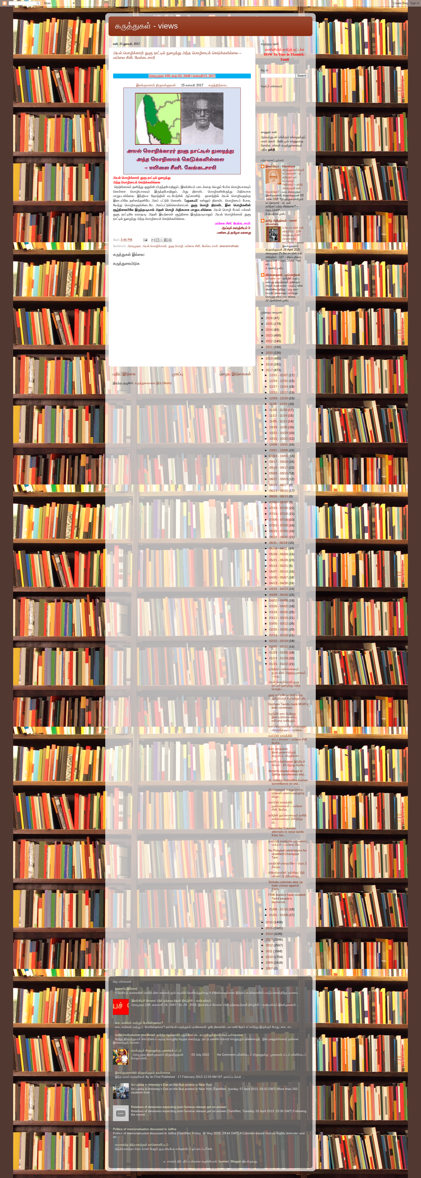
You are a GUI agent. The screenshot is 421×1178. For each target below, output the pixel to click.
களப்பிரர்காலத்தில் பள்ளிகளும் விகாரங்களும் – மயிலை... (287, 728)
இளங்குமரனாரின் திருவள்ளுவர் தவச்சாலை (142, 1072)
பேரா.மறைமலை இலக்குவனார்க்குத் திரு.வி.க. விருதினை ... (285, 752)
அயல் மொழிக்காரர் (155, 246)
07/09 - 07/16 (279, 519)
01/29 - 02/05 (279, 652)
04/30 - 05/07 (279, 577)
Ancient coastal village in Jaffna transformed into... (287, 772)
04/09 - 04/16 (279, 594)
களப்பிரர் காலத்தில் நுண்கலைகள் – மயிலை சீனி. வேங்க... (285, 806)
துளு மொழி (175, 246)
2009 (270, 962)
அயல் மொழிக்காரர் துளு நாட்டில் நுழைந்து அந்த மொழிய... (284, 685)
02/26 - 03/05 (279, 629)
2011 (269, 951)
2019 (270, 358)
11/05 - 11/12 (278, 421)
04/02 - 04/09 (279, 600)
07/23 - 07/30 (279, 508)
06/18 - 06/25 (279, 537)
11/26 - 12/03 (278, 404)
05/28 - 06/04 (279, 554)
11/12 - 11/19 (278, 415)
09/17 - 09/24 (279, 461)
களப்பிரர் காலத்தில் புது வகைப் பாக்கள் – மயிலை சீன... (287, 843)
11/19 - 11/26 (278, 410)
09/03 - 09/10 (279, 473)
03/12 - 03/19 (279, 618)
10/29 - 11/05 (278, 427)
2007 (270, 968)
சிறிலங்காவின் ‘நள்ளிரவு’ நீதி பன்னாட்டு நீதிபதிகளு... (286, 874)
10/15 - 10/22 (279, 438)
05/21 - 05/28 (279, 560)
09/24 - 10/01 (279, 456)
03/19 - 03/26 (279, 612)
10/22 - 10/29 (279, 433)
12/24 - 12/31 (279, 381)
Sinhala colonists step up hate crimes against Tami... (285, 885)
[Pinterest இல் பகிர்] (170, 240)
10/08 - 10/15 (279, 444)
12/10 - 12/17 (279, 392)
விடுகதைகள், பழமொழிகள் (283, 274)
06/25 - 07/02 (279, 531)
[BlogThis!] (157, 240)
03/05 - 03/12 (279, 623)
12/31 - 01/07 (279, 375)
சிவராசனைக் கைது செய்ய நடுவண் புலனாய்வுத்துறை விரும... (286, 793)
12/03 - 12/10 (279, 398)
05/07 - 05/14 (279, 571)
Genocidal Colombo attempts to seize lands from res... (286, 832)
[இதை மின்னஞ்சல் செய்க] (153, 240)
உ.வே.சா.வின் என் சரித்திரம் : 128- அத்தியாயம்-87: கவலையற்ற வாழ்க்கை (293, 235)
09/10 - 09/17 (279, 467)
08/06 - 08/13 (279, 496)
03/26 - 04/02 (279, 606)
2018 (270, 364)
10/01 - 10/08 (279, 450)
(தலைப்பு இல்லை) (126, 988)
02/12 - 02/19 (279, 641)
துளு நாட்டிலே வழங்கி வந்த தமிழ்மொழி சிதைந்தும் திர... (288, 696)
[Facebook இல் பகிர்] (166, 240)
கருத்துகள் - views (146, 25)
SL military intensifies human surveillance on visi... (288, 782)
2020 (270, 352)
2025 (270, 323)
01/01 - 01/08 (279, 915)
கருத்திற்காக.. (218, 85)
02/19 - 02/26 (279, 635)
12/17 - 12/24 (279, 386)
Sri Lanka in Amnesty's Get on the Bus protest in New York (171, 1084)
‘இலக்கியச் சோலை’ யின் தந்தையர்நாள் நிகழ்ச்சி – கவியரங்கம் (171, 1000)
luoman (224, 1161)
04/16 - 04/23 (279, 589)
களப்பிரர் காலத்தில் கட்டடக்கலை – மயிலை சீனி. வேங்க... (288, 739)
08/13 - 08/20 (279, 490)
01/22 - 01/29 (279, 658)
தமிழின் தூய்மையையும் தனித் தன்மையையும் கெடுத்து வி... (287, 819)
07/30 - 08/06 (279, 502)
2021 (270, 347)
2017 (270, 370)
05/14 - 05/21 (279, 565)
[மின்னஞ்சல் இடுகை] (145, 239)
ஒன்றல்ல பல (273, 278)
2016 (270, 922)
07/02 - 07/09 (279, 525)
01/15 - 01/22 (279, 664)
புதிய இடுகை (124, 374)
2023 (270, 335)
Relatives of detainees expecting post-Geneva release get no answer (179, 1107)
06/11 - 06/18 (278, 542)
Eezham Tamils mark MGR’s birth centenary (288, 706)
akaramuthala (229, 246)
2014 (270, 934)
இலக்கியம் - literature (280, 166)
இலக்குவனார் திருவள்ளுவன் (156, 85)
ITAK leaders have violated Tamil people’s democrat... (286, 898)
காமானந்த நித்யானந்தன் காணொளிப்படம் (141, 1144)
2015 (270, 928)
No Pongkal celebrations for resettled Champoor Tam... (287, 854)
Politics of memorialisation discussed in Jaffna (144, 1129)
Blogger (236, 1161)
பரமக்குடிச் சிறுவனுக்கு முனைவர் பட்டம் (156, 1050)
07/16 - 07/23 (279, 513)
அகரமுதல (134, 246)
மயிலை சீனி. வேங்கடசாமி (201, 246)
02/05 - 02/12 (279, 646)
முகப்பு (177, 374)
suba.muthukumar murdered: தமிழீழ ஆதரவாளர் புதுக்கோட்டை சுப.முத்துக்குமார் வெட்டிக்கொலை (179, 1035)
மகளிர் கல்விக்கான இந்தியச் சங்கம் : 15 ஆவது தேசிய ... (288, 763)
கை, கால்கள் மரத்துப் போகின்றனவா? (139, 1022)
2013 (270, 939)
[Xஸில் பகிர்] (161, 240)
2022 (270, 341)
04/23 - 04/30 (279, 583)
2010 (270, 957)
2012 (270, 945)
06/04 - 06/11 (278, 548)
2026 (270, 318)
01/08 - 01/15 (279, 909)
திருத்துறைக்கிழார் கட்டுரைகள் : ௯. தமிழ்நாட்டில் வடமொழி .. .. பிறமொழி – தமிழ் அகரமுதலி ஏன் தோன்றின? (285, 180)
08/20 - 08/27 (279, 485)
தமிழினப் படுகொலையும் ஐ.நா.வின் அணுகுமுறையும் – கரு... (287, 672)
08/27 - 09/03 (279, 479)
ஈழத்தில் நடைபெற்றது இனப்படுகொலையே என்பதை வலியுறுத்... (283, 717)
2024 (270, 329)
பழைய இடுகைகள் (235, 374)
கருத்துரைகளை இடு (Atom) (153, 383)
